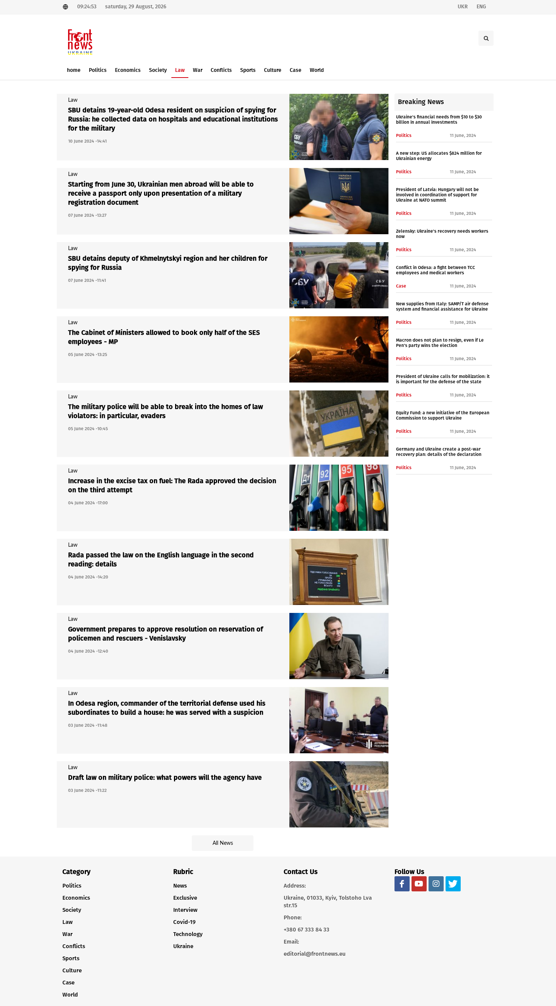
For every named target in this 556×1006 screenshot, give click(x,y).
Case (68, 982)
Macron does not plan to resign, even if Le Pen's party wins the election (440, 342)
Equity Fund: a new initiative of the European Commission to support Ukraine (442, 415)
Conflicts (73, 946)
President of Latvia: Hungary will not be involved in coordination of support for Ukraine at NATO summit (437, 195)
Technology (188, 934)
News (180, 885)
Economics (76, 897)
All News (223, 843)
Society (71, 909)
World (70, 994)
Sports (70, 958)
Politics (71, 885)
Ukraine (183, 946)
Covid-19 (184, 922)
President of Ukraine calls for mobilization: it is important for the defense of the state (443, 379)
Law (67, 922)
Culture (72, 970)
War (67, 934)
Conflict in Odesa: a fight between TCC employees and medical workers (435, 270)
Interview (185, 909)
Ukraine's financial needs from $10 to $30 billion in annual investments (439, 119)
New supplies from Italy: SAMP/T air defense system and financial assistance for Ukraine (442, 306)
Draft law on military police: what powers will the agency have (165, 777)
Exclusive (185, 897)
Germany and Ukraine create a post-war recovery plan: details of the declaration (438, 451)
